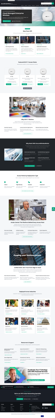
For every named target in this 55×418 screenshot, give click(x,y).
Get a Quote (51, 387)
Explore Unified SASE (27, 281)
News (11, 407)
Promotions (37, 5)
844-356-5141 (33, 409)
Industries (29, 5)
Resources (33, 5)
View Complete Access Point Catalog (27, 190)
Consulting (12, 410)
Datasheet (15, 84)
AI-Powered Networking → (10, 53)
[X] (44, 408)
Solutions (26, 5)
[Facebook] (42, 408)
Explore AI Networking (16, 21)
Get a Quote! (41, 5)
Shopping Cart (3, 407)
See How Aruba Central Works (27, 236)
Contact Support (38, 362)
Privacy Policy (30, 414)
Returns (21, 407)
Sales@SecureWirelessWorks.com (36, 411)
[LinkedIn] (47, 408)
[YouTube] (45, 408)
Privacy (21, 410)
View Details (8, 84)
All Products (12, 406)
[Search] (53, 405)
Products (22, 5)
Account (52, 5)
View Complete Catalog (27, 88)
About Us (49, 5)
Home (2, 406)
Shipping (21, 406)
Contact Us (45, 5)
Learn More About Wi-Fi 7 (27, 133)
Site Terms (21, 408)
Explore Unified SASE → (40, 53)
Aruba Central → (23, 53)
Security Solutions (7, 362)
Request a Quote (7, 21)
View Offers (22, 362)
